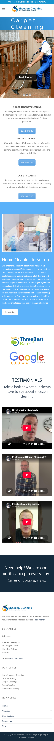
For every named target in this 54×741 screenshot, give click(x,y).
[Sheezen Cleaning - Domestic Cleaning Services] (27, 8)
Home (5, 705)
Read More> (39, 619)
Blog (4, 726)
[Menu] (3, 8)
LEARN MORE (27, 131)
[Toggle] (51, 710)
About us (6, 711)
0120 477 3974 (16, 658)
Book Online (10, 312)
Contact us (7, 721)
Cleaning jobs (8, 716)
